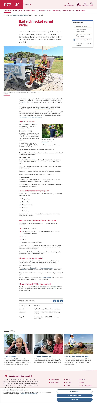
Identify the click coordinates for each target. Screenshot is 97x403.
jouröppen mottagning (46, 268)
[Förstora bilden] (52, 131)
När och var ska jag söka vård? (84, 40)
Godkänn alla (75, 399)
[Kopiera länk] (58, 301)
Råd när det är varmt (81, 26)
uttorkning (23, 102)
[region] (48, 395)
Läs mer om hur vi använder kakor (29, 393)
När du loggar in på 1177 (45, 356)
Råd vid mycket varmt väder (36, 15)
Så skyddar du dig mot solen (77, 356)
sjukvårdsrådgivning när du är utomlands (47, 287)
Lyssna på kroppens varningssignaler (81, 30)
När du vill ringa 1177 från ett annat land (83, 44)
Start (11, 15)
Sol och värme (24, 15)
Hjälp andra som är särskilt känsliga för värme (83, 35)
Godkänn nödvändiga (74, 395)
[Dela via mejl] (54, 301)
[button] (61, 301)
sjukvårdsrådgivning (45, 277)
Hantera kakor (74, 391)
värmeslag (24, 269)
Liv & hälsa (16, 15)
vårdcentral (33, 268)
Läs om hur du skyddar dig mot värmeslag (30, 117)
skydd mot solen (30, 160)
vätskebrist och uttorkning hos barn (44, 109)
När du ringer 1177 (13, 356)
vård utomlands (53, 288)
